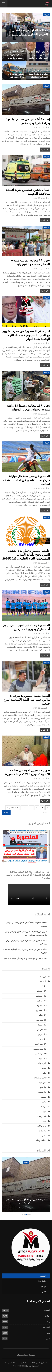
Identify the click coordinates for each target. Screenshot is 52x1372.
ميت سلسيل (38, 1049)
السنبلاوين (39, 996)
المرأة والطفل (40, 1063)
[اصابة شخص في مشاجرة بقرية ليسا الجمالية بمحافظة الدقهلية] (26, 1184)
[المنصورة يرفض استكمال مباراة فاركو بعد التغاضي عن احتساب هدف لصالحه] (26, 456)
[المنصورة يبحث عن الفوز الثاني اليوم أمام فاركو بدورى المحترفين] (26, 605)
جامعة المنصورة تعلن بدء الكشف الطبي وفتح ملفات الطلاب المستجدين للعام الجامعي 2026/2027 (26, 554)
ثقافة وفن (42, 1092)
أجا (42, 986)
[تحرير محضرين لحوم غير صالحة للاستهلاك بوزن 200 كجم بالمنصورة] (26, 751)
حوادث (43, 1097)
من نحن (43, 1286)
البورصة (43, 977)
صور (44, 1111)
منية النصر (39, 1044)
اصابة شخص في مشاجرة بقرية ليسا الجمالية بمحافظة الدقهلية (26, 1201)
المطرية (39, 1001)
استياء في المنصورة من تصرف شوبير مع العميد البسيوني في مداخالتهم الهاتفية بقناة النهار (26, 335)
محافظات (42, 1131)
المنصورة (39, 1010)
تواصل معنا (42, 1281)
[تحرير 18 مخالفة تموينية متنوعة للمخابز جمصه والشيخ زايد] (26, 241)
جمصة (40, 1025)
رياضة (44, 1102)
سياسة (43, 1106)
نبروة (41, 1058)
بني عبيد (39, 1020)
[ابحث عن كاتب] (48, 127)
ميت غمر (39, 1053)
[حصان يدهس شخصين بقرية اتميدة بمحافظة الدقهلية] (26, 170)
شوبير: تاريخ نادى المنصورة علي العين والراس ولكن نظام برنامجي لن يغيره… (38, 57)
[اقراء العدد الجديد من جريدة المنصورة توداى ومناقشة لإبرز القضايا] (26, 846)
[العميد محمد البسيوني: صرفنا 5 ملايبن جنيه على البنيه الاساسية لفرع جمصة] (26, 676)
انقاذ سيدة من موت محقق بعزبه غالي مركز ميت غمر (14, 73)
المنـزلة (40, 1005)
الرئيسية (43, 1276)
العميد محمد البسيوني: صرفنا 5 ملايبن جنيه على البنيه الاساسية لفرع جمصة (27, 699)
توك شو (43, 1087)
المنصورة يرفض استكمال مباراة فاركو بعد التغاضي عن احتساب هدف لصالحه (26, 480)
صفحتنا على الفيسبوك (26, 1355)
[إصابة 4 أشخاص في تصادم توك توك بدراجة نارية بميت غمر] (26, 99)
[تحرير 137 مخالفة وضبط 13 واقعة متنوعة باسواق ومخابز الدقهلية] (26, 386)
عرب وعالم (41, 1126)
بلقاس (40, 1015)
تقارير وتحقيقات (40, 1078)
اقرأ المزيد (44, 149)
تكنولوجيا (42, 1082)
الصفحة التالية (13, 808)
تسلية (44, 1068)
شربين (40, 1034)
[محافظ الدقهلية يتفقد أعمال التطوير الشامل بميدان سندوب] (26, 27)
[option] (26, 1185)
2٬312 (24, 808)
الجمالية (40, 991)
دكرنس (40, 1029)
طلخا (41, 1039)
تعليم (44, 1073)
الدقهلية (46, 15)
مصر (44, 1135)
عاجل (44, 1121)
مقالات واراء (41, 1140)
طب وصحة (41, 1116)
